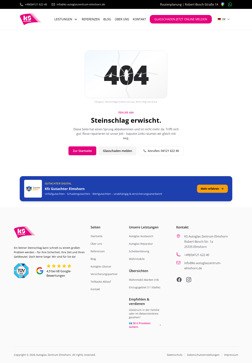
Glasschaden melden (117, 151)
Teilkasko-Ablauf (101, 281)
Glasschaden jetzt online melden (180, 19)
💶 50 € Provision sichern (140, 325)
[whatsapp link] (230, 4)
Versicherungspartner (104, 274)
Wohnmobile (137, 259)
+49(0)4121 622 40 (36, 4)
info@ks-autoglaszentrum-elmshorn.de (81, 4)
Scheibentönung (139, 251)
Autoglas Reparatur (141, 243)
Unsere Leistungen (143, 227)
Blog (107, 19)
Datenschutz (174, 355)
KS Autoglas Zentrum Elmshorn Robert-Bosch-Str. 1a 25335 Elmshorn (206, 241)
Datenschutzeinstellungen (203, 355)
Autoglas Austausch (141, 236)
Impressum (231, 355)
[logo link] (30, 19)
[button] (126, 74)
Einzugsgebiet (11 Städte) (144, 287)
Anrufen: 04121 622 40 (163, 151)
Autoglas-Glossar (101, 266)
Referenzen (91, 19)
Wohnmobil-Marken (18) (144, 279)
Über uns (122, 19)
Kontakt (139, 19)
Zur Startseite (82, 151)
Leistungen (63, 19)
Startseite (96, 236)
